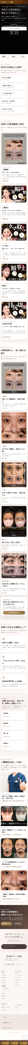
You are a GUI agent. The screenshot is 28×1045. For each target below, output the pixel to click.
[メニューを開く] (26, 2)
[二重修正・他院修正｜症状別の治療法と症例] (14, 880)
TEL (15, 1043)
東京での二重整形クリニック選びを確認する (12, 834)
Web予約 (5, 1043)
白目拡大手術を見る (7, 337)
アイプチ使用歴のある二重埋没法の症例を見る (12, 866)
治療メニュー (4, 971)
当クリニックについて (19, 975)
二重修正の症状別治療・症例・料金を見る (11, 898)
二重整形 (3, 972)
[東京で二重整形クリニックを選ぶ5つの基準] (14, 816)
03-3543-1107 (18, 923)
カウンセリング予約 (19, 964)
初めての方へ (18, 972)
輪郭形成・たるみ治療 (5, 1007)
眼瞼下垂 (3, 998)
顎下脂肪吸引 (5, 988)
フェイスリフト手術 (6, 990)
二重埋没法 (4, 975)
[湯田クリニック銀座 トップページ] (7, 2)
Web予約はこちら (6, 923)
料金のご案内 (18, 980)
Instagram (17, 1007)
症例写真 (17, 982)
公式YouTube (4, 1009)
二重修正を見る (6, 219)
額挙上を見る (5, 297)
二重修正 (3, 980)
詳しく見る (5, 408)
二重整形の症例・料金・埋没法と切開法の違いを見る (14, 801)
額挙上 (3, 993)
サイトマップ (17, 1009)
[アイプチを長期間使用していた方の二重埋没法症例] (14, 848)
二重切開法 (4, 977)
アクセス (24, 1043)
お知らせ (17, 985)
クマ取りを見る (6, 259)
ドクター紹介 (18, 977)
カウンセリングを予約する (14, 28)
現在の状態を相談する (14, 612)
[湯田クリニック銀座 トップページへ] (14, 956)
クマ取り (3, 982)
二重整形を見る (6, 180)
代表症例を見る (14, 24)
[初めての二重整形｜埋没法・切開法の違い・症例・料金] (14, 782)
